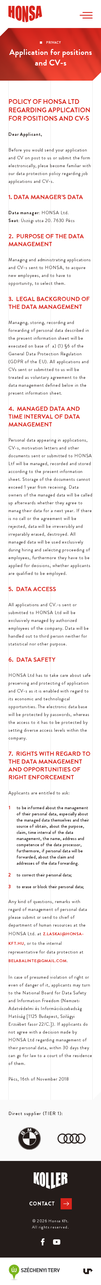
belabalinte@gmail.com (37, 961)
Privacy (53, 42)
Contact (42, 1203)
